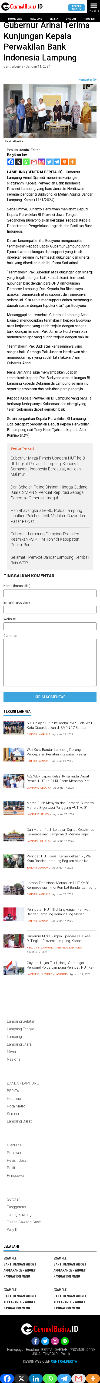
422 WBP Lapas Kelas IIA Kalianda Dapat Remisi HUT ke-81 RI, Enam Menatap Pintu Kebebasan (59, 780)
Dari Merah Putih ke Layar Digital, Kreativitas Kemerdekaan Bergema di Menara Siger (60, 832)
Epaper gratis (76, 7)
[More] (72, 162)
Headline (36, 18)
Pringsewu (15, 1175)
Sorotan (13, 1199)
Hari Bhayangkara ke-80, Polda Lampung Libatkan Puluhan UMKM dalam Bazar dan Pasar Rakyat (47, 516)
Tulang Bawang (19, 1214)
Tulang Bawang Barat (24, 1222)
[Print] (64, 162)
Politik (12, 1168)
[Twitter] (49, 162)
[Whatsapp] (26, 162)
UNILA (36, 1354)
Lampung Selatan (39, 787)
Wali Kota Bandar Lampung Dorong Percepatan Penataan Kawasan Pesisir (57, 752)
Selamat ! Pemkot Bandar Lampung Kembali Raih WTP (49, 560)
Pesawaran (16, 1153)
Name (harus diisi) (16, 586)
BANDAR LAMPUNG (38, 734)
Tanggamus (16, 1207)
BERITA (13, 1091)
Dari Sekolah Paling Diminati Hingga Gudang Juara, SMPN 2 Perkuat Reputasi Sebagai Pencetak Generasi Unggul (48, 492)
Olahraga (14, 1145)
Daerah (71, 18)
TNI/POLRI (50, 1354)
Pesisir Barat (17, 1160)
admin (24, 150)
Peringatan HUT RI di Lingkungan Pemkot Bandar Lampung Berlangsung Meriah (58, 911)
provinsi (89, 18)
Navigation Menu (16, 1276)
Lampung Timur (19, 1036)
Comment (11, 636)
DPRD (91, 1349)
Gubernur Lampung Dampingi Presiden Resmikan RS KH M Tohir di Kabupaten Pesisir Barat (44, 539)
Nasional (14, 1059)
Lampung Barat (19, 1121)
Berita (54, 18)
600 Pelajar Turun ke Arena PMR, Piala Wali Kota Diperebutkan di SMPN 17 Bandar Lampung (59, 727)
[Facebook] (10, 162)
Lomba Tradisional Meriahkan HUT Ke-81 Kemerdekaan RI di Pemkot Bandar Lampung (61, 885)
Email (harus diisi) (16, 602)
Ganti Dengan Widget (20, 1264)
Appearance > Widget (19, 1270)
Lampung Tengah (21, 1029)
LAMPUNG (47, 947)
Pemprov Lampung (69, 947)
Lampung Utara (19, 1044)
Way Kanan (16, 1230)
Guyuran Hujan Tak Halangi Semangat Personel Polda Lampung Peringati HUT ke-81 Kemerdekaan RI (60, 967)
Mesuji (12, 1052)
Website (9, 619)
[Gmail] (33, 162)
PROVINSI (77, 1349)
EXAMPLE (10, 1258)
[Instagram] (41, 162)
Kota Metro (16, 1106)
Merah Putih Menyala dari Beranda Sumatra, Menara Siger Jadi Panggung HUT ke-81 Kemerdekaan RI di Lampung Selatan (60, 807)
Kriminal (13, 1113)
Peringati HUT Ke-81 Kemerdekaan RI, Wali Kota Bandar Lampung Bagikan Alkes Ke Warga (59, 860)
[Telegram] (56, 162)
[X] (18, 162)
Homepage (15, 18)
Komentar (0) (87, 79)
